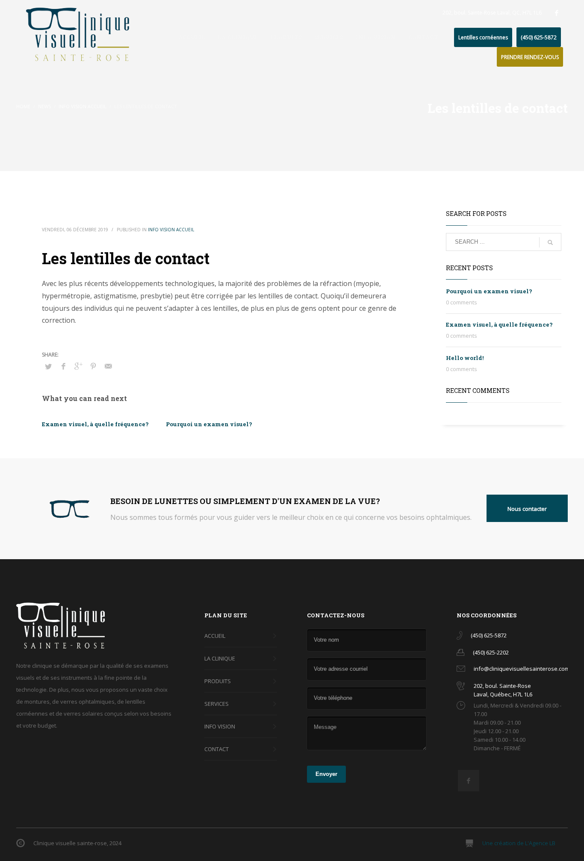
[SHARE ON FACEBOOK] (63, 366)
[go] (550, 242)
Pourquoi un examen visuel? (209, 424)
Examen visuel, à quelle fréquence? (95, 424)
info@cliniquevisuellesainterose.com (521, 668)
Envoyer (326, 774)
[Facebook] (556, 12)
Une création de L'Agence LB (518, 843)
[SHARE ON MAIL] (108, 366)
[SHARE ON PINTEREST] (93, 366)
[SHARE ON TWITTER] (48, 366)
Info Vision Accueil (171, 230)
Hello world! (465, 358)
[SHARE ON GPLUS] (78, 366)
